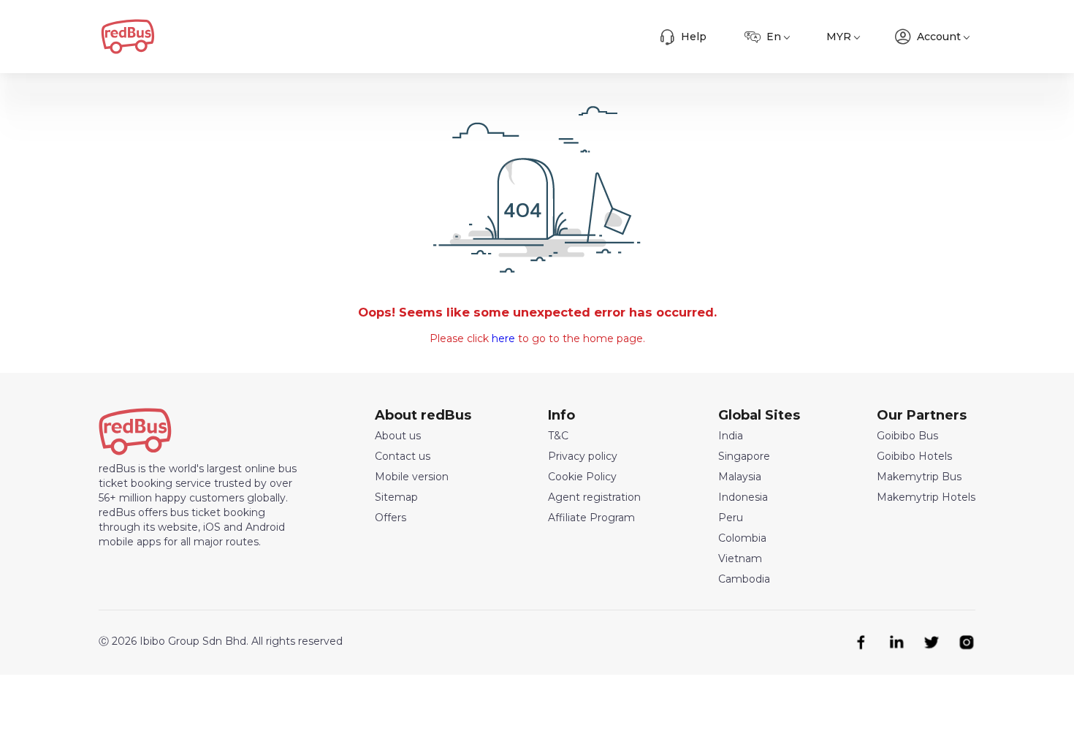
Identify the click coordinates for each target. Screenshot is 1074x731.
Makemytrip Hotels (926, 497)
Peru (730, 517)
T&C (558, 435)
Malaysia (739, 476)
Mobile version (412, 476)
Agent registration (594, 497)
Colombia (742, 538)
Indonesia (743, 497)
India (730, 435)
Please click (461, 338)
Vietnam (740, 558)
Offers (390, 517)
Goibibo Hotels (914, 456)
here (503, 338)
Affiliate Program (591, 517)
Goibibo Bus (907, 435)
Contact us (402, 456)
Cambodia (744, 579)
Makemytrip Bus (919, 476)
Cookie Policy (582, 476)
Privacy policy (582, 456)
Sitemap (396, 497)
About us (398, 435)
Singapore (744, 456)
